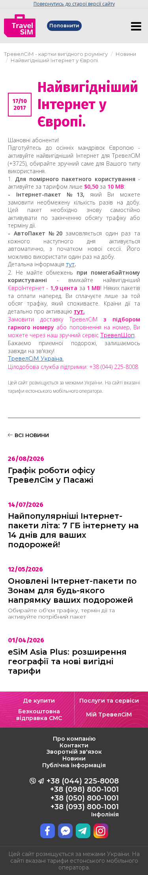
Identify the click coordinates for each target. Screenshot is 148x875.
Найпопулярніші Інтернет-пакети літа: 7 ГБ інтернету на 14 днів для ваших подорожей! (73, 530)
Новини (74, 758)
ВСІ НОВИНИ (31, 435)
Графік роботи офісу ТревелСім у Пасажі (51, 475)
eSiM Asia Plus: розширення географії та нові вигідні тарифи (67, 661)
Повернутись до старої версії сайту (74, 3)
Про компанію (74, 738)
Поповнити (64, 26)
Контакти (74, 745)
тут (70, 264)
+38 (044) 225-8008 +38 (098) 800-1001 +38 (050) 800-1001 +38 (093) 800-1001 (83, 797)
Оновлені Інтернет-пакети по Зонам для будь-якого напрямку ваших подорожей (72, 590)
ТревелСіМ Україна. (36, 358)
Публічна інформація (74, 765)
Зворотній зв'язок (74, 751)
